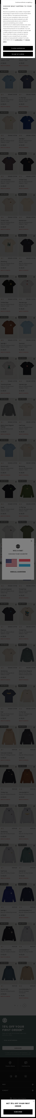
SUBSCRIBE (18, 1112)
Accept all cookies (18, 54)
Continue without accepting (23, 2)
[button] (33, 1101)
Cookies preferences (18, 48)
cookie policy (18, 40)
